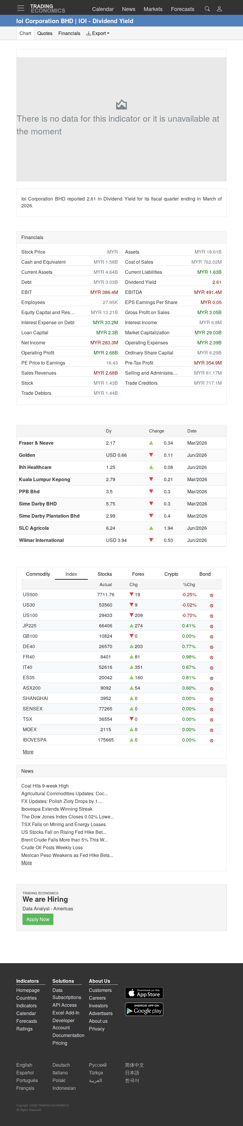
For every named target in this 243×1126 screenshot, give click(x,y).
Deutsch (61, 1064)
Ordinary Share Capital (149, 352)
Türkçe (96, 1072)
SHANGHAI (35, 698)
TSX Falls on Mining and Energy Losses (63, 824)
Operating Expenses (146, 342)
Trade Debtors (36, 392)
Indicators (26, 1005)
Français (25, 1087)
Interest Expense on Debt (47, 322)
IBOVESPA (35, 739)
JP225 (29, 625)
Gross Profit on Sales (147, 312)
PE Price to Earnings (43, 362)
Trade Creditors (141, 382)
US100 (30, 615)
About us (98, 1020)
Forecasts (26, 1020)
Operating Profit (37, 352)
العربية (95, 1080)
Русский (98, 1064)
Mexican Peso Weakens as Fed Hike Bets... (67, 855)
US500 (30, 594)
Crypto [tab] (171, 573)
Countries (26, 997)
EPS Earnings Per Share (151, 302)
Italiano (60, 1072)
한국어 (132, 1080)
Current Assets (36, 271)
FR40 (29, 656)
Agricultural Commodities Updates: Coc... (64, 793)
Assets (132, 251)
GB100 (30, 635)
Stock (27, 382)
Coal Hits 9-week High (45, 785)
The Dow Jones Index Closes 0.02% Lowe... (67, 816)
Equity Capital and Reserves (48, 312)
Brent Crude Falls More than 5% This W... (64, 839)
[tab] (97, 33)
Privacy (97, 1028)
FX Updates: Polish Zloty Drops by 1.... (62, 801)
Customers (100, 990)
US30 (29, 604)
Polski (58, 1080)
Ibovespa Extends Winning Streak (56, 808)
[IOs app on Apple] (144, 993)
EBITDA (133, 292)
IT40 (27, 667)
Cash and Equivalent (43, 261)
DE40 (29, 646)
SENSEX (33, 708)
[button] (219, 9)
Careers (97, 997)
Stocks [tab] (105, 573)
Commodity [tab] (38, 573)
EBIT (26, 292)
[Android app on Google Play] (144, 1009)
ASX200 (32, 687)
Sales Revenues (38, 372)
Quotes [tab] (44, 33)
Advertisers (101, 1013)
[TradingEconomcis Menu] (22, 8)
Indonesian (64, 1087)
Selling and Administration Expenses (151, 372)
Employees (33, 302)
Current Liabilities (143, 271)
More (28, 751)
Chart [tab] (25, 33)
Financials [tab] (69, 33)
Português (27, 1080)
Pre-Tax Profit (139, 362)
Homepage (28, 990)
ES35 (29, 677)
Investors (98, 1005)
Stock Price (33, 251)
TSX (27, 718)
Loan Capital (34, 332)
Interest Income (141, 322)
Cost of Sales (139, 261)
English (24, 1064)
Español (25, 1072)
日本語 (132, 1072)
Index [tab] (71, 573)
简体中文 (134, 1064)
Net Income (33, 342)
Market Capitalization (147, 332)
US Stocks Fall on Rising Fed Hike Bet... (63, 831)
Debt (26, 282)
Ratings (24, 1028)
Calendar (26, 1013)
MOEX (30, 729)
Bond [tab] (205, 573)
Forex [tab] (138, 573)
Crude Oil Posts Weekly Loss (52, 847)
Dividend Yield (140, 282)
